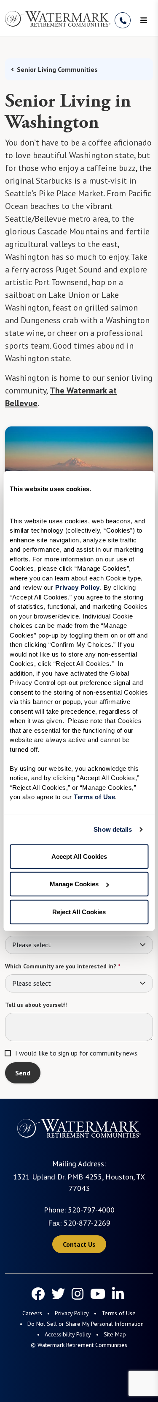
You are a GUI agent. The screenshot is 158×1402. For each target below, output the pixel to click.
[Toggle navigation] (144, 20)
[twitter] (58, 1294)
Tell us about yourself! (36, 1005)
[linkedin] (118, 1294)
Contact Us (79, 1244)
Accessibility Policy (68, 1334)
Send (22, 1073)
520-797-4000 (91, 1210)
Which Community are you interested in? (62, 966)
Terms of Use (119, 1313)
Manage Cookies (74, 884)
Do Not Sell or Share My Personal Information (85, 1324)
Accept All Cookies (79, 856)
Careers (32, 1313)
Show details (113, 829)
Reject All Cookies (79, 911)
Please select (31, 944)
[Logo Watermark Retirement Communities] (57, 19)
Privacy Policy (72, 1313)
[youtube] (97, 1294)
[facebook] (38, 1294)
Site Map (115, 1334)
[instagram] (77, 1294)
